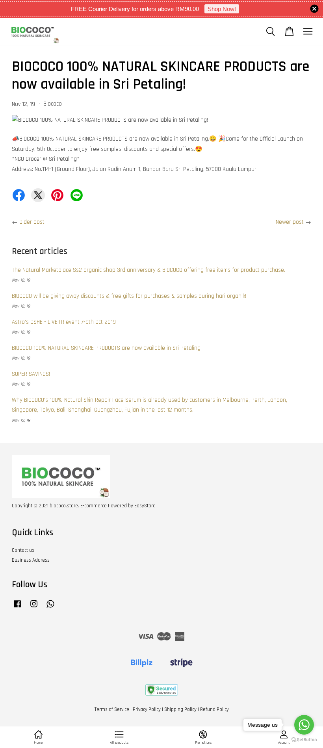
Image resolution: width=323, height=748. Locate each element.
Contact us (23, 550)
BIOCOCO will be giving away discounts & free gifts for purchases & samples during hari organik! (129, 296)
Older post (32, 222)
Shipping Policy (180, 709)
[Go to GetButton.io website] (304, 739)
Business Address (31, 560)
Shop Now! (222, 9)
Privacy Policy (147, 709)
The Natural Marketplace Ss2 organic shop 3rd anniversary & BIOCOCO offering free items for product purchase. (148, 270)
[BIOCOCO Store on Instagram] (33, 608)
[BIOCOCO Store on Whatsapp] (50, 608)
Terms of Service (112, 709)
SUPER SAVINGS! (31, 374)
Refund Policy (214, 709)
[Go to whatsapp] (304, 725)
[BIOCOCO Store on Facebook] (17, 608)
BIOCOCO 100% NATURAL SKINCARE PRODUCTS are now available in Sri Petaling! (107, 348)
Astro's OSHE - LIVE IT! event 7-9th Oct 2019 (64, 322)
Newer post (290, 222)
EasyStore (145, 506)
